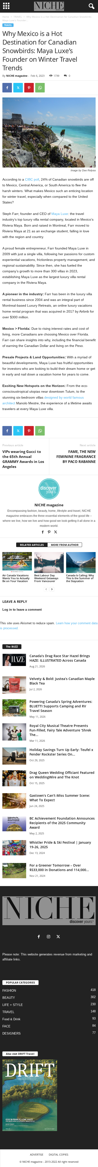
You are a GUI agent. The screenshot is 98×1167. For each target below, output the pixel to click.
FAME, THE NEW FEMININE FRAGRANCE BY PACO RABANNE (76, 456)
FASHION (9, 990)
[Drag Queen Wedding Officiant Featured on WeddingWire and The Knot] (14, 778)
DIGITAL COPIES (58, 1154)
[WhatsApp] (40, 87)
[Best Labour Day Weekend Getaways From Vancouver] (49, 562)
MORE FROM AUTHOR (64, 545)
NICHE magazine (17, 75)
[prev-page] (46, 589)
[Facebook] (7, 87)
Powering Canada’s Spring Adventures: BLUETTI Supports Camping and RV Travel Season (60, 706)
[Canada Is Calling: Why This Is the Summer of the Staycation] (81, 562)
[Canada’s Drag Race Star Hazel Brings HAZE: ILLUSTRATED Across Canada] (14, 660)
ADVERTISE (36, 1154)
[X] (55, 532)
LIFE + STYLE (12, 1005)
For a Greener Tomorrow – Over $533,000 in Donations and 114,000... (59, 867)
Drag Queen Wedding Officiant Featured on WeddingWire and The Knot (61, 774)
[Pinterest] (29, 87)
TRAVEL (18, 16)
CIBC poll (32, 179)
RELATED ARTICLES (32, 545)
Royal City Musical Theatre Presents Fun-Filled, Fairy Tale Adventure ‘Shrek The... (60, 730)
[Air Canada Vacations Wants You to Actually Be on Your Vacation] (17, 562)
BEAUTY (8, 998)
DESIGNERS (11, 1033)
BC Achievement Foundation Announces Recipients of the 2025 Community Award (62, 823)
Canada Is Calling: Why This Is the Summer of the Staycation (80, 578)
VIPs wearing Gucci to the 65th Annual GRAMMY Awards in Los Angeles (23, 459)
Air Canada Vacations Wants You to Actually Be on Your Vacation (15, 578)
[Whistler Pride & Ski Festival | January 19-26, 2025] (14, 847)
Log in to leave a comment (22, 609)
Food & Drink (11, 1019)
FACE (6, 1026)
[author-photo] (49, 488)
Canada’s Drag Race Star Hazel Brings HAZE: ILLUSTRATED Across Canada (59, 658)
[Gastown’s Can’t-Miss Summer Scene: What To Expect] (14, 800)
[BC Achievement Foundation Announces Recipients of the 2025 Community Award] (14, 823)
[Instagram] (49, 937)
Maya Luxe (59, 214)
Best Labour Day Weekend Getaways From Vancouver (46, 578)
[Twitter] (18, 87)
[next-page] (51, 589)
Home (5, 16)
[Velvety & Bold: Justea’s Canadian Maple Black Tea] (14, 684)
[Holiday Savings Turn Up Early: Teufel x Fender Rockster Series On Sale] (14, 755)
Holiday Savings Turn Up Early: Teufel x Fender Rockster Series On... (61, 751)
